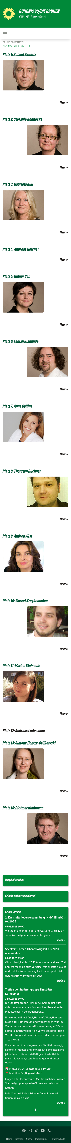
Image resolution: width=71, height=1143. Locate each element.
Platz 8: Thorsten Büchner (22, 471)
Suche (29, 1138)
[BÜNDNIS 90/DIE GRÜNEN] (9, 14)
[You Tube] (43, 1130)
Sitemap (19, 1138)
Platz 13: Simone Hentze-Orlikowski (29, 743)
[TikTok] (36, 1130)
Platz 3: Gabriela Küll (18, 184)
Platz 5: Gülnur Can (16, 276)
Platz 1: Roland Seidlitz (19, 54)
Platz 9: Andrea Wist (17, 536)
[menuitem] (9, 1139)
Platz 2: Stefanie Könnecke (22, 119)
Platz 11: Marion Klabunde (21, 665)
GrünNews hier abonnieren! (20, 896)
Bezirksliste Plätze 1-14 (17, 46)
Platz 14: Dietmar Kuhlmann (23, 807)
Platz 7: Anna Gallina (17, 406)
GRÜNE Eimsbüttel (14, 42)
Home (9, 1138)
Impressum (41, 1138)
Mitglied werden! (14, 880)
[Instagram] (30, 1130)
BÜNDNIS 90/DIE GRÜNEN (39, 11)
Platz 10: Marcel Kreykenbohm (25, 600)
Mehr (63, 102)
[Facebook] (24, 1130)
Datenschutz (58, 1138)
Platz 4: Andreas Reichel (21, 249)
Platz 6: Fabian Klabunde (21, 341)
